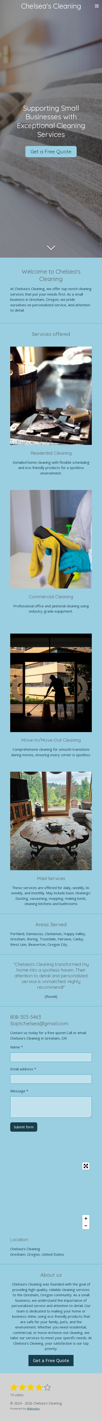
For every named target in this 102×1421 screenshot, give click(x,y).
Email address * (23, 1069)
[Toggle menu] (97, 6)
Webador (33, 1408)
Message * (19, 1090)
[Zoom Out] (85, 1225)
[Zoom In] (85, 1218)
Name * (16, 1047)
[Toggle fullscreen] (85, 1166)
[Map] (51, 1196)
